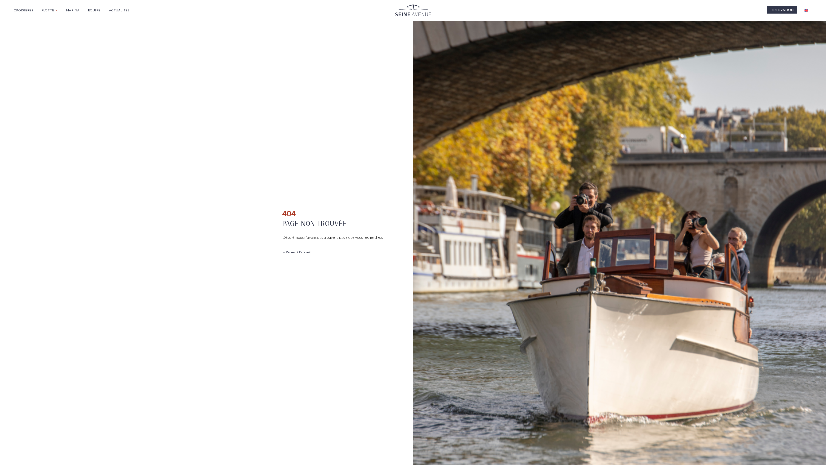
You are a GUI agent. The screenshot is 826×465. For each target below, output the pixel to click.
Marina (72, 10)
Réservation (782, 10)
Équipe (94, 10)
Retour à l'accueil (296, 252)
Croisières (23, 10)
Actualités (119, 10)
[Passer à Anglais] (806, 10)
